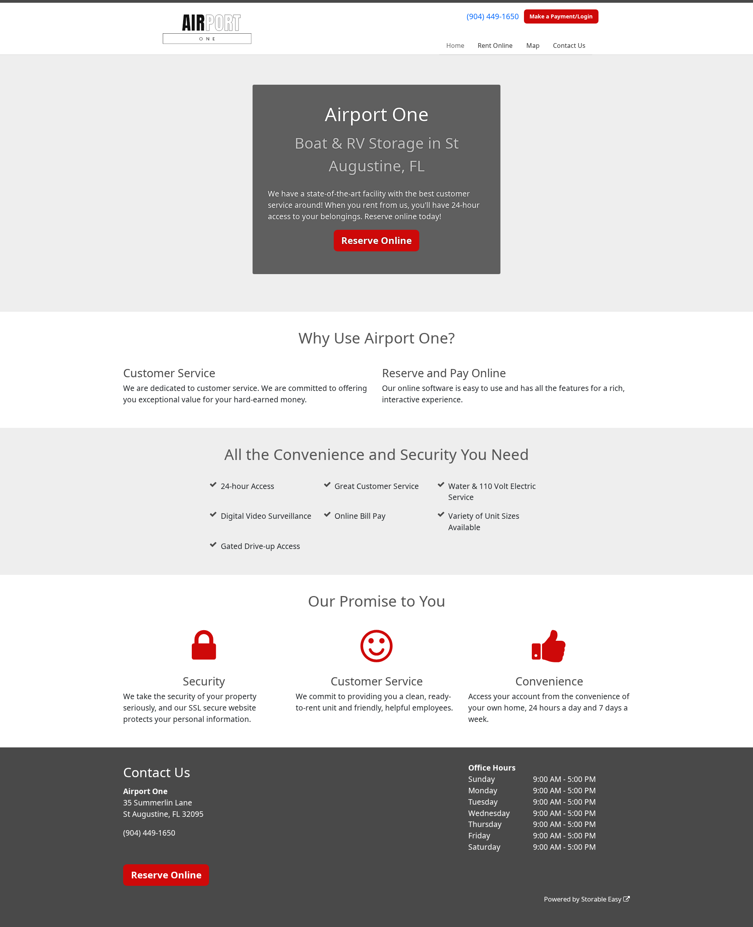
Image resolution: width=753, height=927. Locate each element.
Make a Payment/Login (561, 16)
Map (533, 45)
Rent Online (495, 45)
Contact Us (569, 45)
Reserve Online (376, 240)
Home (455, 45)
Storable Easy (602, 898)
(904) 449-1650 (493, 16)
